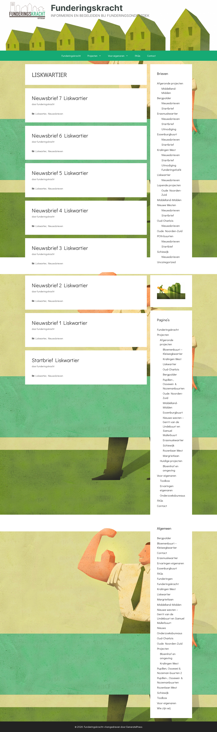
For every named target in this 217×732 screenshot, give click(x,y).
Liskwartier (40, 113)
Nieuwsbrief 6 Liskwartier (60, 135)
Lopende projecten (169, 185)
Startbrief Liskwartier (55, 360)
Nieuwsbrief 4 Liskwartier (60, 210)
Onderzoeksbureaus (172, 495)
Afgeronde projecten (170, 83)
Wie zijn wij (164, 708)
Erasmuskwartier (167, 113)
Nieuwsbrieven (55, 113)
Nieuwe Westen (166, 205)
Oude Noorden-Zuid (169, 231)
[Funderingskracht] (27, 10)
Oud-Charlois (165, 221)
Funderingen (165, 579)
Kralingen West (166, 150)
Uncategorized (166, 262)
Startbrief (167, 108)
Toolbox (165, 481)
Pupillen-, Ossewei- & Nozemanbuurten (173, 384)
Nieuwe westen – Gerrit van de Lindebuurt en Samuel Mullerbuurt (173, 426)
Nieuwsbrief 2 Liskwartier (60, 285)
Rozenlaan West (173, 450)
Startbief (167, 246)
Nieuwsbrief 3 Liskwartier (60, 248)
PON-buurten (165, 236)
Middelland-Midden (169, 200)
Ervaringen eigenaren (170, 563)
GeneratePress (134, 726)
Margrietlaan (171, 456)
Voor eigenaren (116, 55)
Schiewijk (163, 252)
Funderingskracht (87, 8)
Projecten (92, 55)
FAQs (137, 55)
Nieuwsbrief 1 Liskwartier (59, 322)
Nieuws (161, 628)
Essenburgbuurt (167, 134)
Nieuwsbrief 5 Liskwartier (60, 173)
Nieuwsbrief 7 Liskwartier (60, 98)
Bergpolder (164, 98)
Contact (151, 55)
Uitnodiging (168, 129)
